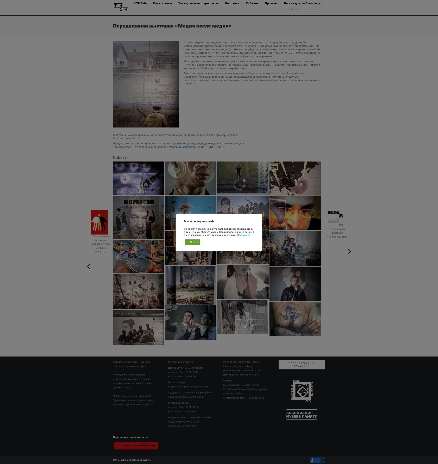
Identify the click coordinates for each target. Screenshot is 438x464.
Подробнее (243, 235)
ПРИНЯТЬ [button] (192, 242)
